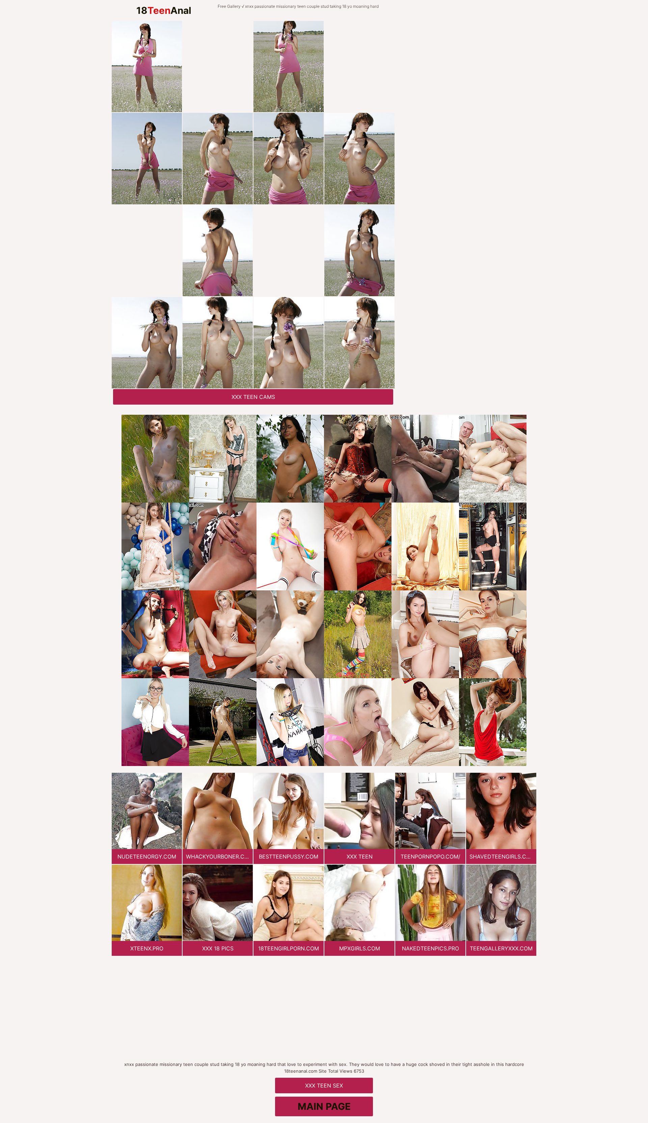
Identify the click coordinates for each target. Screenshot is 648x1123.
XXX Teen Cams (253, 396)
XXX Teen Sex (324, 1085)
